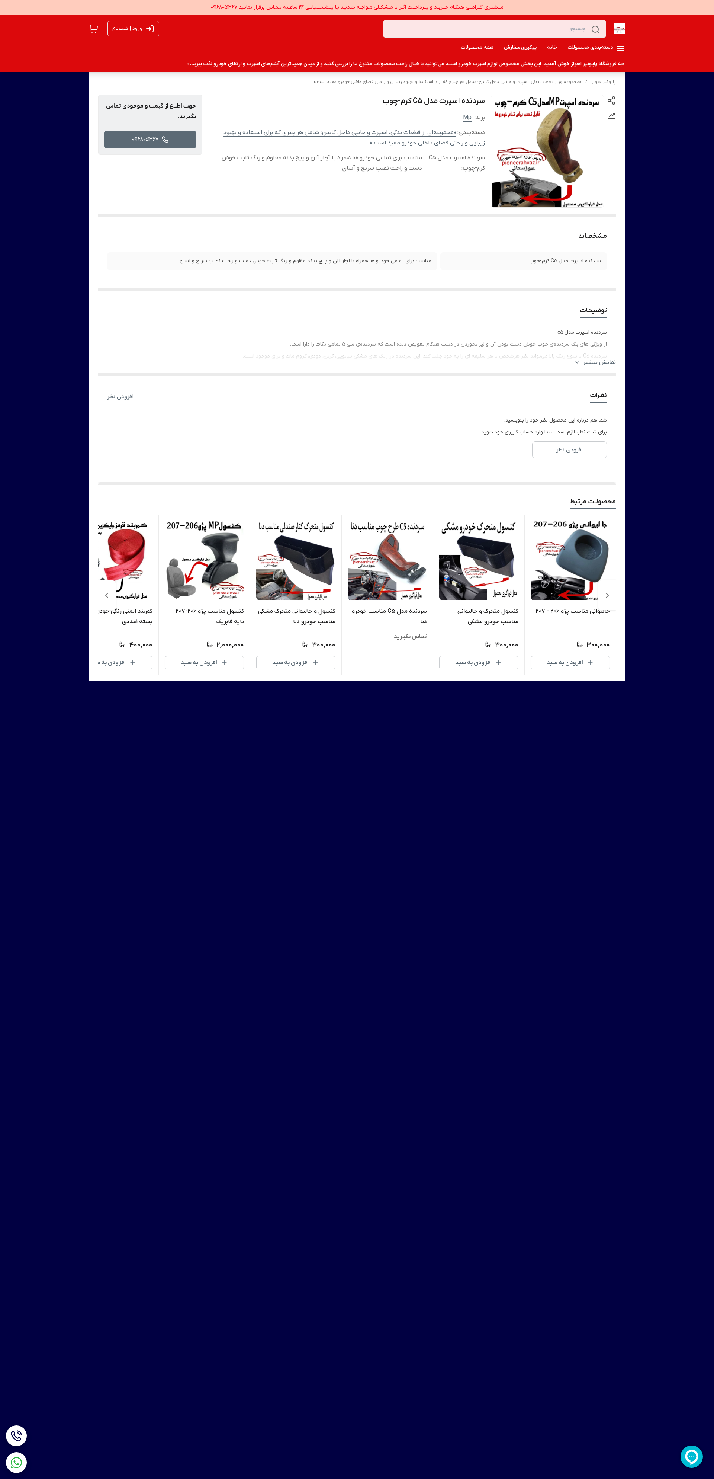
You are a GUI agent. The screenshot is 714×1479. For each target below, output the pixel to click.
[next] (107, 595)
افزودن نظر (120, 396)
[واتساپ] (16, 1462)
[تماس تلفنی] (16, 1435)
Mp (467, 117)
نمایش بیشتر (599, 362)
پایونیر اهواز (604, 82)
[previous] (607, 595)
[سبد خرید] (93, 28)
